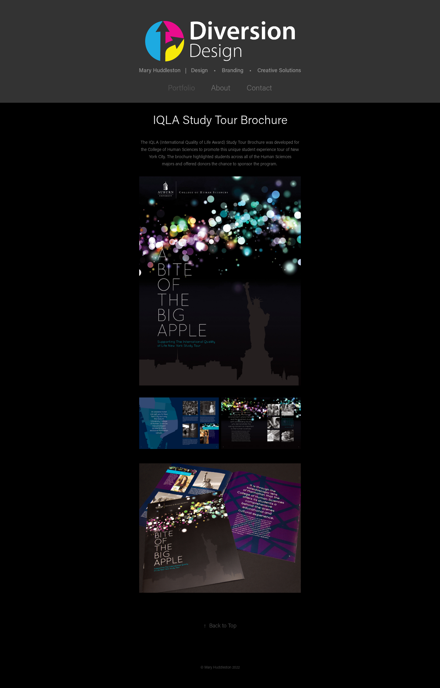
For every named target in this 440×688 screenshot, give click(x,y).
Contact (259, 88)
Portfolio (181, 88)
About (220, 88)
